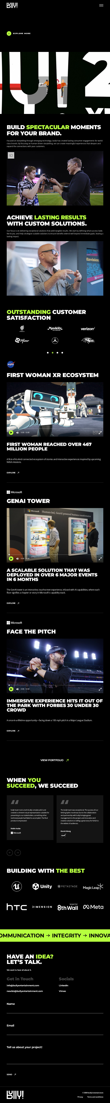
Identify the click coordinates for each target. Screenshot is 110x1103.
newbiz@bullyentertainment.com (25, 988)
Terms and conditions (95, 1094)
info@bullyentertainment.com (23, 982)
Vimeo (62, 988)
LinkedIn (63, 982)
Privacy (80, 1094)
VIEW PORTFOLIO (52, 760)
